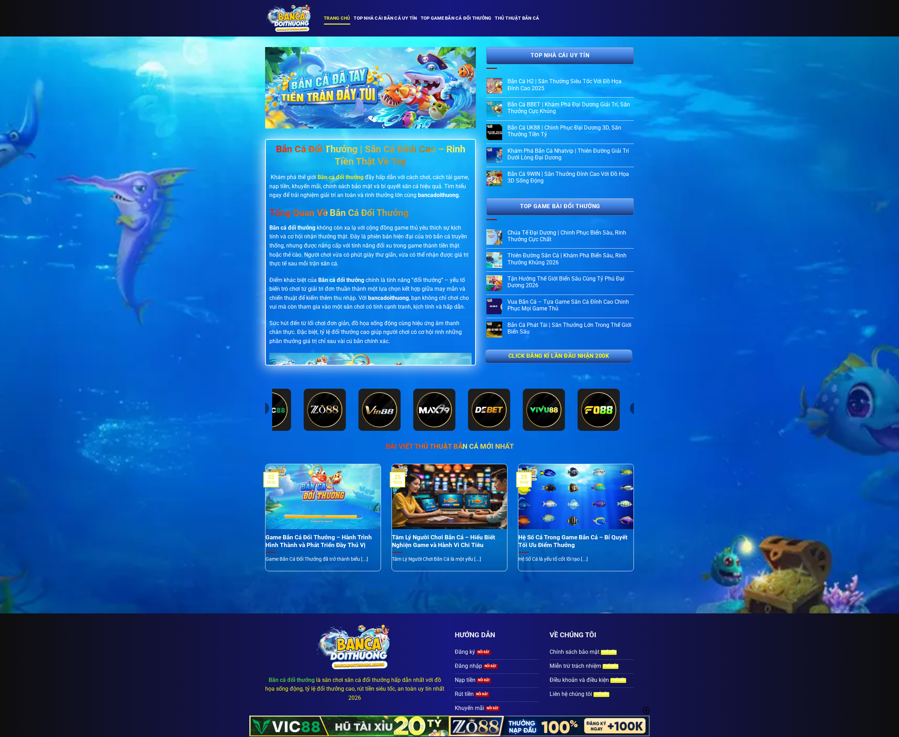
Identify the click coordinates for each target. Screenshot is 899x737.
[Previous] (278, 88)
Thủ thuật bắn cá (517, 18)
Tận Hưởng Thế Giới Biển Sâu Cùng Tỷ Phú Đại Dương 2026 (565, 282)
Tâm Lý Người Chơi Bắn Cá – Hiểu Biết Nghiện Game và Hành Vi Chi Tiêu (443, 541)
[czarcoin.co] (289, 18)
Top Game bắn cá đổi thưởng (456, 18)
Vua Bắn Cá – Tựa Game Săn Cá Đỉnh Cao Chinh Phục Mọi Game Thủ (568, 305)
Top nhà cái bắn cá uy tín (385, 18)
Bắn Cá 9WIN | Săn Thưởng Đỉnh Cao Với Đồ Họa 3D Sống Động (568, 177)
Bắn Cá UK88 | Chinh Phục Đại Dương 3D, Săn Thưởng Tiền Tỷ (564, 131)
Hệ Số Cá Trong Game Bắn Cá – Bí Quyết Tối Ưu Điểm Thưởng (573, 541)
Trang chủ (337, 18)
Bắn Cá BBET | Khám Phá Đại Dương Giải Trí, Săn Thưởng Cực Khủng (568, 107)
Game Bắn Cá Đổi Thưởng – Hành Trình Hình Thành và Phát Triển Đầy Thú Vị (318, 541)
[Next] (463, 88)
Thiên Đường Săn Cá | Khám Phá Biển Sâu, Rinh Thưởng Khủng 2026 (566, 258)
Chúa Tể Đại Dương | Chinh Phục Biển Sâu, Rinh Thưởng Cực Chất (566, 236)
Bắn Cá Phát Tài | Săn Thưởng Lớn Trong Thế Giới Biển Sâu (569, 328)
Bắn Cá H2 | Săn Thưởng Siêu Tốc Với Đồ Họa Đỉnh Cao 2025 (564, 84)
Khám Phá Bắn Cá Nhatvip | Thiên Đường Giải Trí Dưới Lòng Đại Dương (568, 154)
